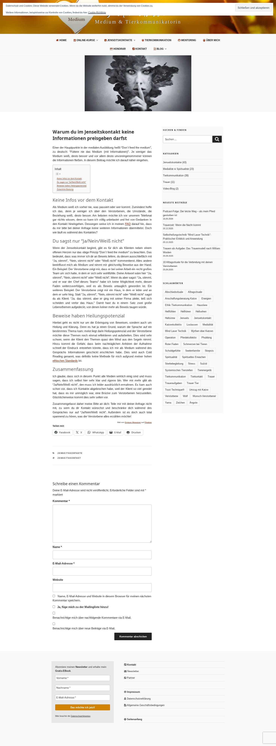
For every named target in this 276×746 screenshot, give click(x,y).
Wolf (185, 396)
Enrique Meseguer (133, 422)
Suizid (203, 363)
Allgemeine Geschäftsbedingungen (145, 705)
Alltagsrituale (195, 292)
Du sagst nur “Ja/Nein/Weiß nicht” (71, 182)
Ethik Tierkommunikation (178, 305)
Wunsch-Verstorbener (204, 396)
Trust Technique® (174, 389)
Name (57, 546)
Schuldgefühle (172, 350)
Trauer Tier (193, 383)
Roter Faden (171, 344)
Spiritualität (171, 357)
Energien (206, 298)
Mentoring (188, 40)
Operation (170, 337)
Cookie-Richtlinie (97, 12)
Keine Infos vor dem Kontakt (69, 178)
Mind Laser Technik (175, 331)
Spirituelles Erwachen (194, 357)
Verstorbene (171, 396)
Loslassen (192, 324)
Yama (168, 402)
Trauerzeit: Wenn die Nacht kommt (182, 225)
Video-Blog (169, 188)
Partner (130, 677)
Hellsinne (170, 318)
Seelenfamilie (192, 350)
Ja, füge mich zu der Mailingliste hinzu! (83, 607)
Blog (160, 48)
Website (58, 579)
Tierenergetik (205, 370)
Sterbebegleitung (174, 363)
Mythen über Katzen (202, 331)
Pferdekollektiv (188, 337)
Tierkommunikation (157, 40)
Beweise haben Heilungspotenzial (71, 186)
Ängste (193, 402)
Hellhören (186, 311)
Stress (191, 363)
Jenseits (184, 318)
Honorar (119, 48)
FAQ (128, 223)
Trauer (166, 182)
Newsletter (133, 671)
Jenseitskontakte (119, 40)
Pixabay (148, 422)
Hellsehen (201, 311)
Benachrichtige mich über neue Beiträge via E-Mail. (84, 628)
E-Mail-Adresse (64, 563)
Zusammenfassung (65, 189)
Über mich (212, 40)
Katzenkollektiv (173, 324)
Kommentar (61, 501)
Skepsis (209, 350)
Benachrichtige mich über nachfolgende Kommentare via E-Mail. (92, 617)
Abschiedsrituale (174, 292)
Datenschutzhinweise (80, 716)
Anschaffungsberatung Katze (181, 298)
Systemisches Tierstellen (179, 370)
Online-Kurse (85, 40)
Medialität (208, 324)
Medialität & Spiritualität (176, 169)
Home (63, 40)
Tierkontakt (197, 376)
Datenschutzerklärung (138, 698)
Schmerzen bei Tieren (195, 344)
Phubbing (206, 337)
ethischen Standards (65, 360)
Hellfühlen (170, 311)
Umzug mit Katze (198, 389)
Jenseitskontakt (69, 458)
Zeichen (180, 402)
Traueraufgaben (173, 383)
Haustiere (202, 305)
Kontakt (141, 48)
